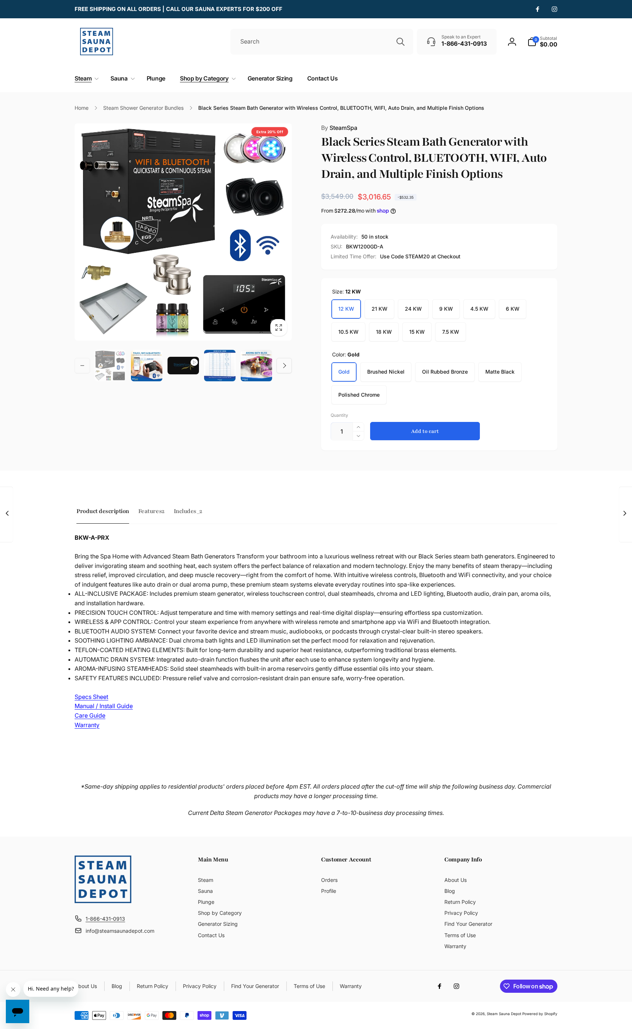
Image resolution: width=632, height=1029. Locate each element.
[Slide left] (82, 365)
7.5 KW (450, 332)
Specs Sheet (91, 696)
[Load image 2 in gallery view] (146, 365)
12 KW (346, 309)
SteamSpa (339, 127)
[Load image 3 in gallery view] (220, 365)
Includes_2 (188, 511)
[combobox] (321, 42)
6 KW (512, 309)
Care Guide (90, 715)
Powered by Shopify (539, 1013)
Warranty (87, 725)
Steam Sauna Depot (504, 1013)
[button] (542, 41)
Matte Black (500, 371)
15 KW (417, 332)
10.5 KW (348, 332)
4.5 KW (479, 309)
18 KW (384, 332)
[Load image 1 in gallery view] (110, 365)
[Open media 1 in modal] (183, 232)
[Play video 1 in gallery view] (183, 365)
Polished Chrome (359, 395)
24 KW (413, 309)
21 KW (379, 309)
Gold (344, 371)
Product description (102, 511)
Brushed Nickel (386, 371)
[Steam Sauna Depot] (103, 901)
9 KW (446, 309)
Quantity (339, 415)
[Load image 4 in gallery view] (256, 365)
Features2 (151, 511)
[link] (178, 9)
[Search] (400, 41)
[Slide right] (284, 365)
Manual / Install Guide (104, 706)
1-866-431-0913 (105, 919)
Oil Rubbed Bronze (445, 371)
